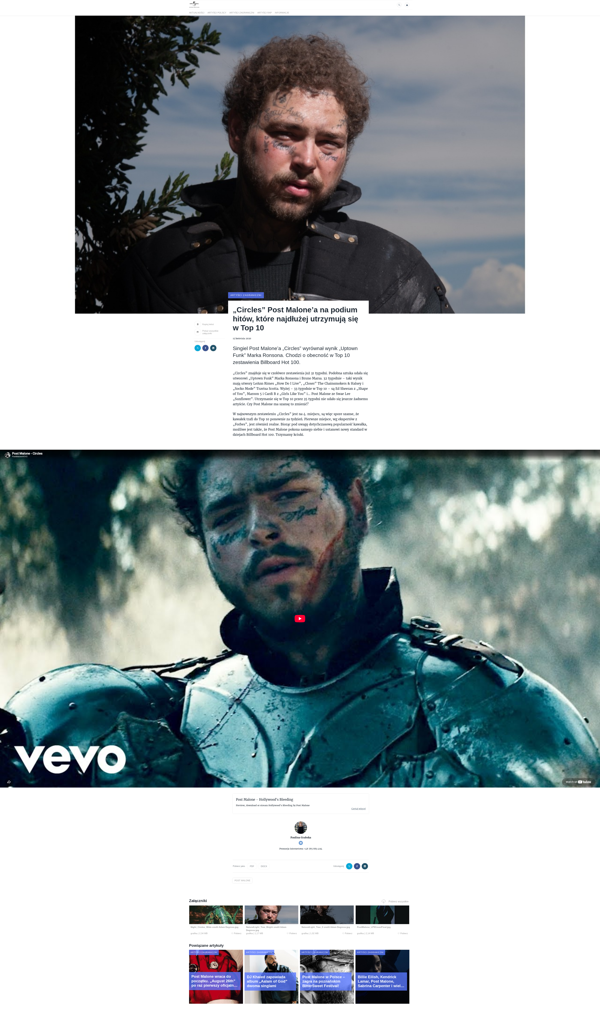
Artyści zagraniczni (241, 12)
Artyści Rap (264, 12)
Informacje (282, 12)
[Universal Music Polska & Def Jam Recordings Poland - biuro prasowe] (194, 7)
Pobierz (237, 933)
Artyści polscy (217, 12)
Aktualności (196, 12)
